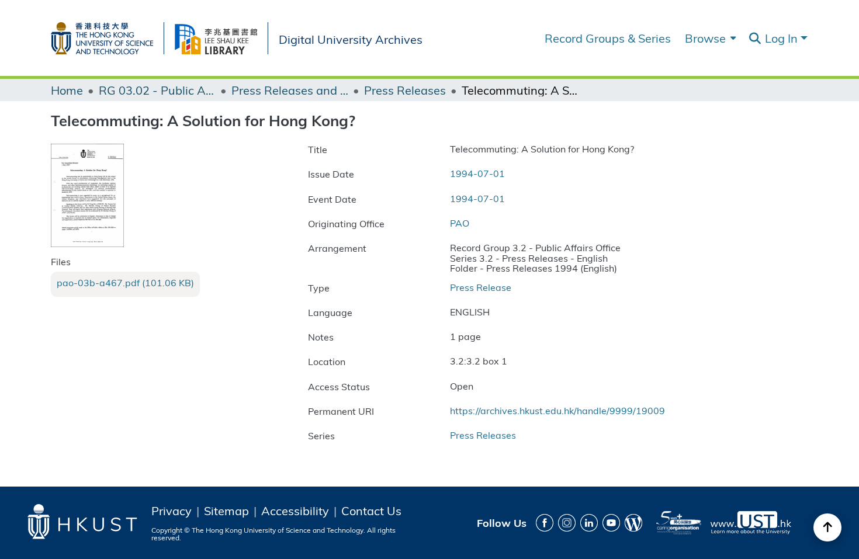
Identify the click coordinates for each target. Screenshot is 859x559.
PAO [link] (459, 223)
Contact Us (371, 510)
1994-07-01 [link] (477, 173)
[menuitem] (709, 38)
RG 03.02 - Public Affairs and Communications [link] (157, 90)
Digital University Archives (350, 38)
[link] (125, 282)
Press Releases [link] (405, 90)
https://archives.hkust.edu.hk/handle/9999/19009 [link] (557, 410)
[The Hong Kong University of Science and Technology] (107, 36)
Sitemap (226, 510)
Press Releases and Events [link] (289, 90)
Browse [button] (705, 38)
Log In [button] (783, 38)
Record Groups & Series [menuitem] (608, 38)
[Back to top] (827, 527)
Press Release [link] (480, 287)
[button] (754, 39)
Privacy (171, 510)
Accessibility (295, 510)
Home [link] (67, 90)
